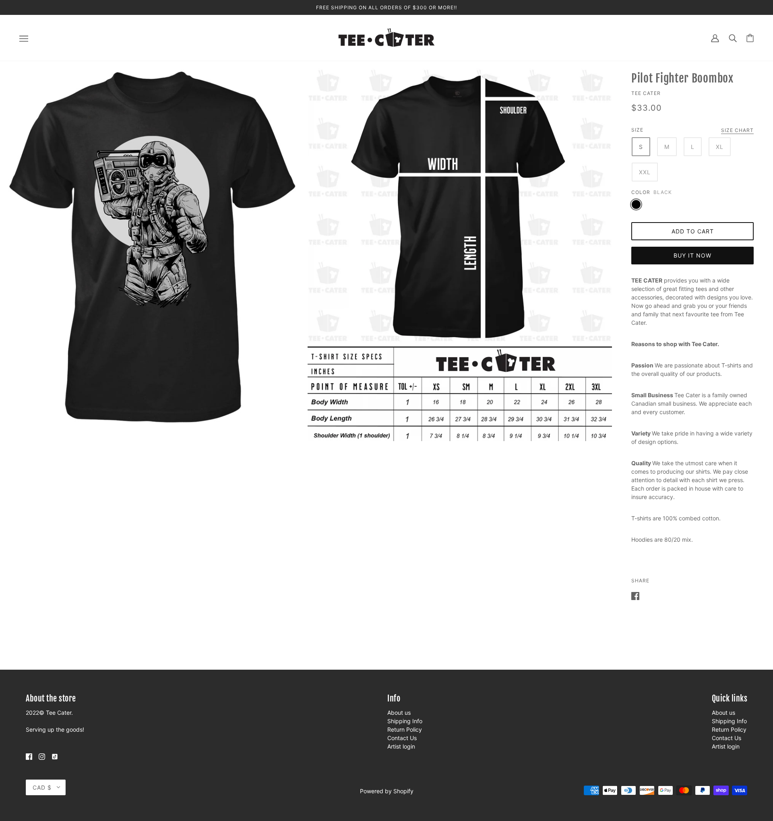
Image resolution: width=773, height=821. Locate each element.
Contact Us (402, 737)
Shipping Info (404, 721)
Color (640, 192)
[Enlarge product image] (152, 247)
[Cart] (750, 38)
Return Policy (404, 729)
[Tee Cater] (386, 37)
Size (637, 130)
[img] (29, 756)
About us (399, 712)
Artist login (401, 746)
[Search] (733, 37)
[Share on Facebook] (635, 595)
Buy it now (692, 255)
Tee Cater (646, 93)
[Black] (636, 204)
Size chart (737, 130)
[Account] (715, 37)
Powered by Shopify (386, 791)
